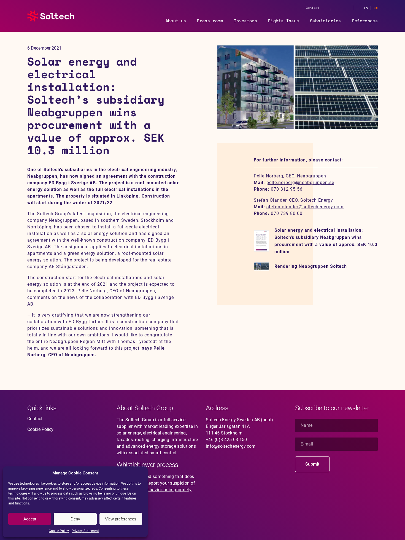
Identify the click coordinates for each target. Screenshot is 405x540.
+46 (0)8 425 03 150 (226, 439)
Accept (29, 519)
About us (176, 21)
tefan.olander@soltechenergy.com (306, 206)
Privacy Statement (85, 531)
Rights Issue (283, 21)
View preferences (120, 519)
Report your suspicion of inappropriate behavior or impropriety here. (156, 489)
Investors (245, 21)
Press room (210, 21)
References (365, 21)
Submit (312, 464)
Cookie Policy (59, 531)
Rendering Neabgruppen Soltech (310, 266)
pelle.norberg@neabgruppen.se (300, 182)
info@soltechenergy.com (231, 446)
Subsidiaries (325, 21)
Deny (75, 519)
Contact (312, 7)
